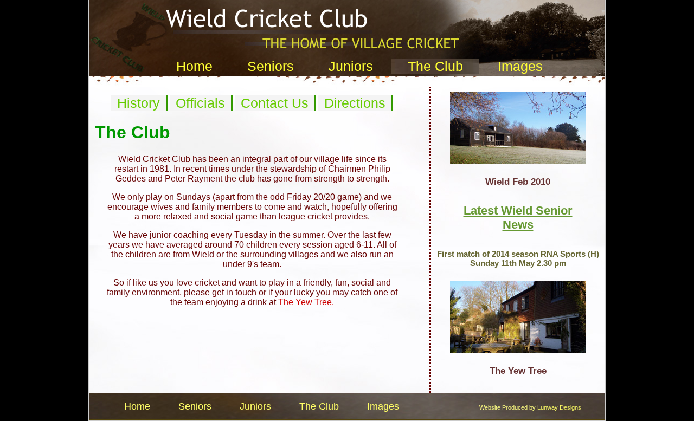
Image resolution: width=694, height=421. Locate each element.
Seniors (270, 66)
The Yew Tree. (306, 302)
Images (520, 66)
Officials (200, 103)
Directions (354, 103)
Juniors (351, 66)
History (138, 103)
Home (194, 66)
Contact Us (275, 103)
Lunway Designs (559, 407)
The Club (435, 66)
